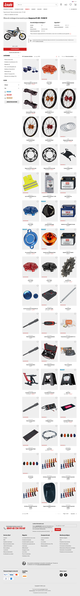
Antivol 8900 (49, 448)
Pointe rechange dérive (30, 336)
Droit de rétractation (64, 544)
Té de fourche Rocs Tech (30, 112)
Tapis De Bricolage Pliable (31, 448)
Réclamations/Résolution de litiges (67, 548)
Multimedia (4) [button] (7, 71)
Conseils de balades (26, 539)
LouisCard (5, 550)
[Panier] (75, 5)
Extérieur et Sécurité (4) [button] (9, 69)
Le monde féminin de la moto (28, 537)
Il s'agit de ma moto (15, 49)
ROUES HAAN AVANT (30, 140)
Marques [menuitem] (33, 9)
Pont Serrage (68, 448)
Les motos (24, 552)
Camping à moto (26, 556)
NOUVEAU (9, 91)
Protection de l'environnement (66, 552)
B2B (4, 539)
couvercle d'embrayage (49, 224)
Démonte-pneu (68, 308)
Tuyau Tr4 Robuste (68, 364)
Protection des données (65, 541)
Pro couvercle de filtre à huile (30, 252)
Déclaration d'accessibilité (65, 550)
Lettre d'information (7, 546)
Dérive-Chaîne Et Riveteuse (49, 364)
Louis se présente (45, 537)
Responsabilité (44, 546)
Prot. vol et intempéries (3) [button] (10, 66)
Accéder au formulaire (39, 41)
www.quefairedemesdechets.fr (43, 564)
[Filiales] (61, 5)
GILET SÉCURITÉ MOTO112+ (30, 196)
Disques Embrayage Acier (68, 140)
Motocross (68, 392)
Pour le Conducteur (26, 554)
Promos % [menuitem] (27, 9)
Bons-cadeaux (6, 548)
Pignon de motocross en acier (30, 168)
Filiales (42, 539)
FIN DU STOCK (9, 97)
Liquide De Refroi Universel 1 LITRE (49, 196)
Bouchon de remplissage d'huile (49, 252)
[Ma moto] (66, 5)
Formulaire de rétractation (65, 546)
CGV (61, 539)
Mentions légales (63, 537)
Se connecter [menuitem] (74, 9)
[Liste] (59, 56)
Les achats (43, 541)
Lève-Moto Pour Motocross (30, 392)
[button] (74, 1)
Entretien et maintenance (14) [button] (10, 62)
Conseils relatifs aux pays (28, 541)
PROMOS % (9, 94)
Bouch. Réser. (49, 82)
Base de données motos (8, 544)
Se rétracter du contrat (8, 554)
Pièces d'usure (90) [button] (8, 59)
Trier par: (63, 56)
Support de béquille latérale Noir (49, 506)
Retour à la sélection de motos (11, 14)
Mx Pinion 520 (68, 280)
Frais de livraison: (32, 590)
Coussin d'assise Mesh (68, 168)
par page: (36, 56)
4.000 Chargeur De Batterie (49, 336)
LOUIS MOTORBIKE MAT (68, 420)
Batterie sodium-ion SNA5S (68, 252)
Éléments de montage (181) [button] (10, 76)
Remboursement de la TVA (47, 544)
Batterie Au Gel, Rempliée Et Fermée (68, 224)
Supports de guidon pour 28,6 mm (30, 82)
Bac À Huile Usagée (49, 308)
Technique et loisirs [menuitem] (19, 9)
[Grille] (57, 56)
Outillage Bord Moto (49, 420)
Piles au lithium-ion (68, 196)
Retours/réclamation (7, 552)
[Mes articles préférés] (70, 5)
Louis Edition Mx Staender (49, 392)
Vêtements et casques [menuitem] (8, 9)
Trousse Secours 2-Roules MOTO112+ (68, 336)
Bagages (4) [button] (7, 64)
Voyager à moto (25, 550)
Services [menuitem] (45, 9)
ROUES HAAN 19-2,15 (49, 112)
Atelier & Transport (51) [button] (9, 74)
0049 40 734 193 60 (16, 528)
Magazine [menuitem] (39, 9)
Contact (5, 537)
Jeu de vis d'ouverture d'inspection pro (30, 308)
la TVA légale (42, 589)
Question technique (7, 541)
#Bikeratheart (25, 548)
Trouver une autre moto (14, 52)
